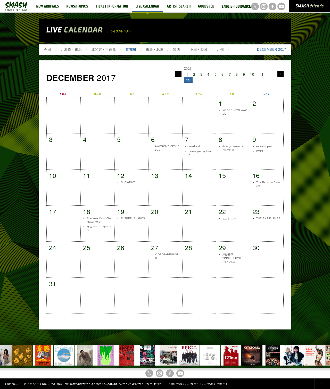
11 (261, 74)
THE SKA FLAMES (268, 218)
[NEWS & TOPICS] (77, 6)
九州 (220, 50)
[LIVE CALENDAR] (147, 6)
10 (252, 74)
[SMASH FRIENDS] (309, 7)
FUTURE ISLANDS (133, 218)
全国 (47, 50)
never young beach (200, 153)
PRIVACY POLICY (215, 384)
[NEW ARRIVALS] (47, 6)
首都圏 (131, 50)
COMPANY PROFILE (184, 384)
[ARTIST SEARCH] (178, 6)
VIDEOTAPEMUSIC (166, 256)
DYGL (260, 151)
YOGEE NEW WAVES (234, 112)
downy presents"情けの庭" (232, 148)
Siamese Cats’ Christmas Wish (99, 220)
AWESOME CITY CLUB (167, 148)
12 (188, 79)
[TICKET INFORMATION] (112, 6)
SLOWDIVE (128, 182)
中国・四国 (198, 50)
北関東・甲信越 (104, 50)
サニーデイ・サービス (99, 228)
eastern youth (265, 146)
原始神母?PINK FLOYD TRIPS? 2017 (234, 258)
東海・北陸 (154, 50)
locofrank (195, 146)
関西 (176, 50)
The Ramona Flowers (268, 184)
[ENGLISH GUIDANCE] (236, 6)
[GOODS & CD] (206, 6)
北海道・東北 (71, 50)
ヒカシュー (229, 218)
